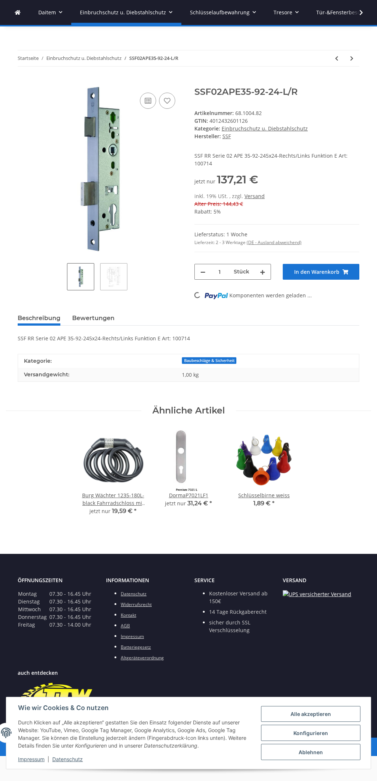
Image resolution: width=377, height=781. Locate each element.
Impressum (31, 759)
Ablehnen (311, 752)
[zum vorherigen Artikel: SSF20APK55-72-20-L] (336, 58)
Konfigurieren (310, 733)
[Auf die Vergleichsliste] (148, 101)
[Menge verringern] (203, 271)
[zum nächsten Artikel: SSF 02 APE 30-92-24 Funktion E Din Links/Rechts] (351, 58)
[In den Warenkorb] (23, 83)
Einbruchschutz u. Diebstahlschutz (265, 128)
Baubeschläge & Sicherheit (209, 360)
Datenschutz (67, 759)
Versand (254, 196)
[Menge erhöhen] (262, 271)
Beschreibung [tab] (39, 318)
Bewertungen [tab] (93, 318)
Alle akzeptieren (310, 714)
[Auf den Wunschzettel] (167, 101)
